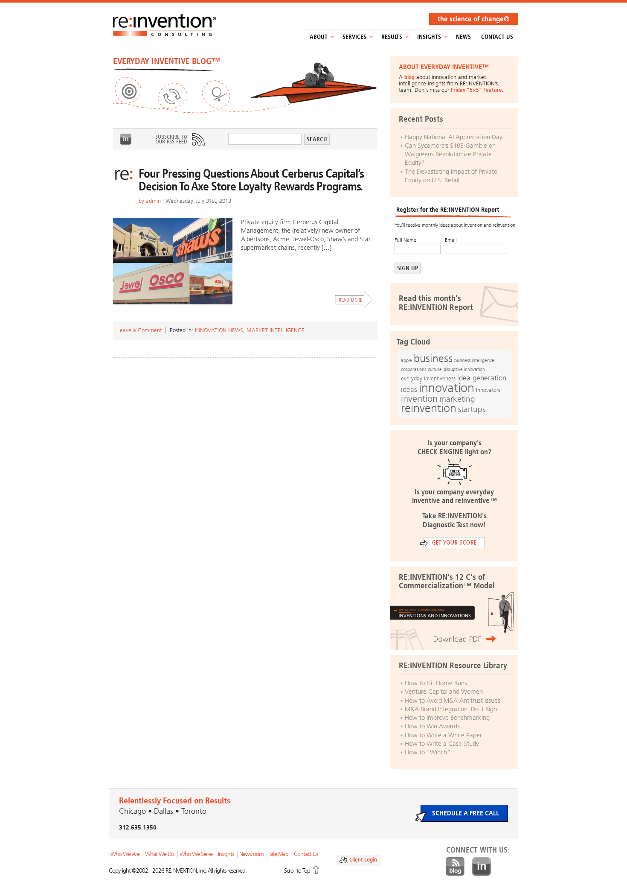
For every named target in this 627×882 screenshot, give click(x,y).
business (433, 358)
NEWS (463, 37)
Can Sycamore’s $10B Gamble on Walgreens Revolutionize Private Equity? (450, 154)
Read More (354, 300)
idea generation (481, 378)
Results (391, 37)
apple (406, 360)
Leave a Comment (139, 330)
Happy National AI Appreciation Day (453, 137)
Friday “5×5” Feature (476, 90)
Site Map (278, 854)
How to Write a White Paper (443, 735)
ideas (409, 390)
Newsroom (251, 854)
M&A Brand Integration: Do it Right (452, 709)
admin (153, 201)
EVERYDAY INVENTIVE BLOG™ (166, 61)
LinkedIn (126, 139)
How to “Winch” (427, 752)
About (319, 37)
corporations (413, 369)
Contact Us (497, 37)
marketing (457, 399)
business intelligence (474, 360)
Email (451, 240)
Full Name (405, 240)
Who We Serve (196, 854)
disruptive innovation (464, 369)
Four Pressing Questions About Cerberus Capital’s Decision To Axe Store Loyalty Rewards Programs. (251, 179)
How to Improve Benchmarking (447, 717)
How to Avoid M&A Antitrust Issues (452, 700)
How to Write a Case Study (442, 744)
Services (354, 37)
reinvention (428, 408)
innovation (446, 387)
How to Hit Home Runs (436, 683)
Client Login (363, 859)
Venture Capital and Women (444, 691)
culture (435, 369)
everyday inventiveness (428, 378)
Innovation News (219, 330)
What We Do (159, 854)
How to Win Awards (432, 726)
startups (471, 409)
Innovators (488, 390)
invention (419, 398)
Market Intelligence (276, 330)
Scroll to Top (297, 870)
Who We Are (124, 854)
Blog (455, 866)
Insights (429, 37)
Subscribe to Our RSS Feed (179, 139)
